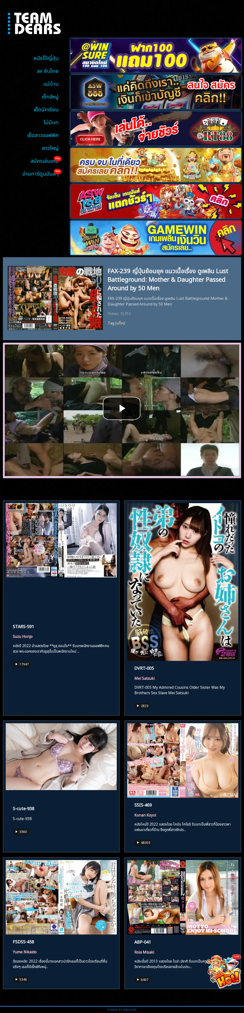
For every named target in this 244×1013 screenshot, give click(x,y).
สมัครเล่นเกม (44, 160)
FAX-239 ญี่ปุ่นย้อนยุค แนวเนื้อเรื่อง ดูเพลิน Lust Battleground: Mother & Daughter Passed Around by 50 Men (168, 278)
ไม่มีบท (51, 121)
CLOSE (236, 956)
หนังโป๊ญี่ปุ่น (46, 57)
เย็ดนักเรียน (46, 108)
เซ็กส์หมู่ (50, 95)
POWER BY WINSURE (122, 1010)
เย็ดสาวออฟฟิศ (43, 134)
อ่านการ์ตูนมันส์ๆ (40, 173)
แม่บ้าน (51, 83)
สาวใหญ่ (50, 147)
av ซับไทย (48, 70)
